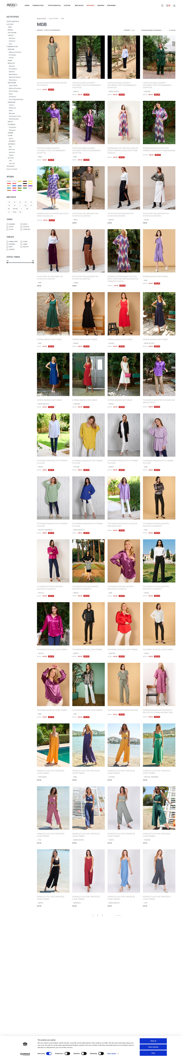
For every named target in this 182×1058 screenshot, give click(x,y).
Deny (153, 1053)
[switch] (67, 1053)
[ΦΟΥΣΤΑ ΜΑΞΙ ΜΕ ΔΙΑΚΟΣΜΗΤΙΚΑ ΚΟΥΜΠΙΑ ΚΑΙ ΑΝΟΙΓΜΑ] (88, 187)
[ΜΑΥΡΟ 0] (25, 183)
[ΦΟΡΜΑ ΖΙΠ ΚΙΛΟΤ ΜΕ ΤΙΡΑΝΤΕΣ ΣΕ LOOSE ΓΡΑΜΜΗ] (53, 745)
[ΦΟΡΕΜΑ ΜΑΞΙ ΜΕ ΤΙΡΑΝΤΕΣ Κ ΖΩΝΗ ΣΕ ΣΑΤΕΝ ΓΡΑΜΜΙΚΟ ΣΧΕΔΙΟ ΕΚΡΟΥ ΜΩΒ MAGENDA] (124, 122)
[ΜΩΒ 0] (30, 186)
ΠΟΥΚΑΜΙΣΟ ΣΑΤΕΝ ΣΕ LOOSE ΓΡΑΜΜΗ (52, 650)
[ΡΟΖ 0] (30, 188)
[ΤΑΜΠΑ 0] (9, 190)
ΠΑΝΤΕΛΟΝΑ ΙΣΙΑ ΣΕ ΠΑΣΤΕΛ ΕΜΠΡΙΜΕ (123, 710)
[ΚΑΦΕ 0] (25, 181)
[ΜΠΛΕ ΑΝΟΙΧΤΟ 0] (14, 186)
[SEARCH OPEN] (162, 5)
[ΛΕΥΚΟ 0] (19, 183)
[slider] (7, 262)
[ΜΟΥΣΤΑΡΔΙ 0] (30, 183)
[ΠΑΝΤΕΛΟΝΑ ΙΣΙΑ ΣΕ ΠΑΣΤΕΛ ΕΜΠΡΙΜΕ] (124, 684)
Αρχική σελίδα (41, 18)
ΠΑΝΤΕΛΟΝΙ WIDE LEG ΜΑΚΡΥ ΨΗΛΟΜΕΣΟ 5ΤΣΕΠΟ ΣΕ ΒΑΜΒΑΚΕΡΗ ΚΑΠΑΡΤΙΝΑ (86, 85)
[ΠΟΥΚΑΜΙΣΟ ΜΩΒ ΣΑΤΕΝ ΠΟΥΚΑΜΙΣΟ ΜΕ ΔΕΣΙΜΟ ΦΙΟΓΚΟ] (159, 374)
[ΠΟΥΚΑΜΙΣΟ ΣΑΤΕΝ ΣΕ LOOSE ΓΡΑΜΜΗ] (53, 623)
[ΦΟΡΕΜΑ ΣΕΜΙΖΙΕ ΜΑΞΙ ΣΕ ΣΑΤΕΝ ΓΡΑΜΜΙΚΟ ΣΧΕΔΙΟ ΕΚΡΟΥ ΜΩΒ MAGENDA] (159, 122)
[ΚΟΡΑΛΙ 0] (14, 183)
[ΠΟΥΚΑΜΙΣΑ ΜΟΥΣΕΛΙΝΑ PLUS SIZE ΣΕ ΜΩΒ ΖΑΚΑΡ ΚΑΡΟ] (124, 498)
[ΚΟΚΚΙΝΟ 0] (9, 183)
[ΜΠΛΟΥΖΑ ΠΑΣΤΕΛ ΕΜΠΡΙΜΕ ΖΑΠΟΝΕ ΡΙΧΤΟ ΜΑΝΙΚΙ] (53, 57)
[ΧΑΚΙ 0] (19, 190)
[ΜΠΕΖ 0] (9, 186)
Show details (111, 1053)
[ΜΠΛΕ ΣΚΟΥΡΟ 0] (19, 186)
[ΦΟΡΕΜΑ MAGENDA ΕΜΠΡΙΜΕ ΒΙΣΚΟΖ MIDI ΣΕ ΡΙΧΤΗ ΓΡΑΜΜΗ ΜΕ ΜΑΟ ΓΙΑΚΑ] (159, 684)
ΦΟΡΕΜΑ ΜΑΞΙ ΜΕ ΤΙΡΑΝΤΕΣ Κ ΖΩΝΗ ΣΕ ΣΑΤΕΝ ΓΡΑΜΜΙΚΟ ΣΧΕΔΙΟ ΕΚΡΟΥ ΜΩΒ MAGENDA (123, 150)
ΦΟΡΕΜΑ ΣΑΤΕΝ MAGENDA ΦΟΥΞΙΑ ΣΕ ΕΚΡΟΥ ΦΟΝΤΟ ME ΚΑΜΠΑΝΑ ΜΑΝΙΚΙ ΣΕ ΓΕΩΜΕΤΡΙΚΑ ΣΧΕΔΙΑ (123, 278)
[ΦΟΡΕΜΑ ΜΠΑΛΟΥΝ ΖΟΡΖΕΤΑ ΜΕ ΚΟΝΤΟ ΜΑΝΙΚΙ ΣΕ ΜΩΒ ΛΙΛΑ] (53, 187)
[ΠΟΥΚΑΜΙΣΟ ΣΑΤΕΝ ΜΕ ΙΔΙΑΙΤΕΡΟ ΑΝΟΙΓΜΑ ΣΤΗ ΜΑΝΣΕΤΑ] (159, 498)
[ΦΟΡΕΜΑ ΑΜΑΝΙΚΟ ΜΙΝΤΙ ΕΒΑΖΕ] (159, 250)
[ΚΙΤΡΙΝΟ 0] (30, 181)
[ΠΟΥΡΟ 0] (19, 188)
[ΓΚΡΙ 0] (9, 181)
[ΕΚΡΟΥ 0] (14, 181)
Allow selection (153, 1047)
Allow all (153, 1041)
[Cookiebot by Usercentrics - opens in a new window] (25, 1054)
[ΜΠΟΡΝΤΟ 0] (25, 186)
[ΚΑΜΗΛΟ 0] (19, 181)
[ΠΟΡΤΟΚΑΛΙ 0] (14, 188)
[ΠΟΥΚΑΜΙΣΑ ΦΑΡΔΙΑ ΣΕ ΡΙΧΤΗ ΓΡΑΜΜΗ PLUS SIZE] (53, 435)
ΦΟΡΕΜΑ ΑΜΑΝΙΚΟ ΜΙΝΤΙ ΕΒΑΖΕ (155, 276)
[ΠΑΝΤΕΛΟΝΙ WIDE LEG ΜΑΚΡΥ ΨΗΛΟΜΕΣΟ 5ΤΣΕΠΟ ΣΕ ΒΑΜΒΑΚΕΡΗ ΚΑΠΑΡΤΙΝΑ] (53, 122)
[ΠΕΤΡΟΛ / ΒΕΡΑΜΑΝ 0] (9, 188)
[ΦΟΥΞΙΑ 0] (14, 190)
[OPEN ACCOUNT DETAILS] (174, 5)
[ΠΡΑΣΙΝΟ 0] (25, 188)
